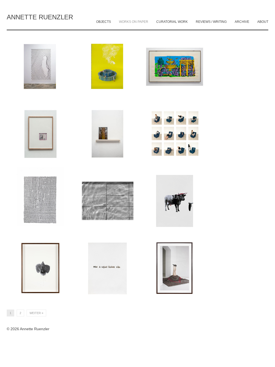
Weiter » (36, 313)
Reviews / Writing (211, 22)
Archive (242, 22)
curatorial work (172, 22)
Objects (103, 22)
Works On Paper (133, 22)
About (262, 22)
